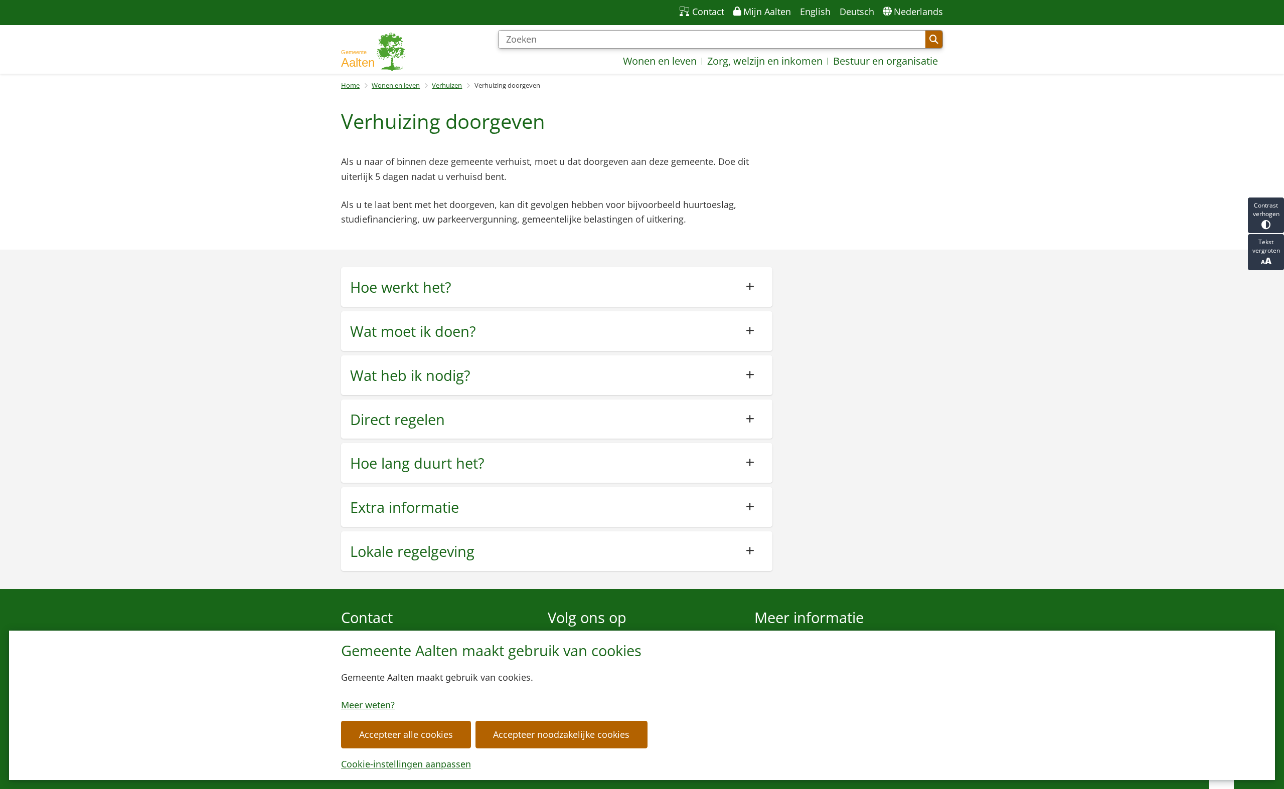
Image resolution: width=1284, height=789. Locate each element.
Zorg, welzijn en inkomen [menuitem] (765, 61)
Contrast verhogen (1266, 209)
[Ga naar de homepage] (373, 52)
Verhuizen (447, 85)
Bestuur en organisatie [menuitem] (885, 61)
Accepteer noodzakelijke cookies (561, 734)
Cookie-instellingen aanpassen (406, 764)
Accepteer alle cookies (406, 734)
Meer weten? (368, 705)
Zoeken (933, 40)
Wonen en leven (396, 85)
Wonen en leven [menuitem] (660, 61)
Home (350, 85)
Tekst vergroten (1266, 246)
